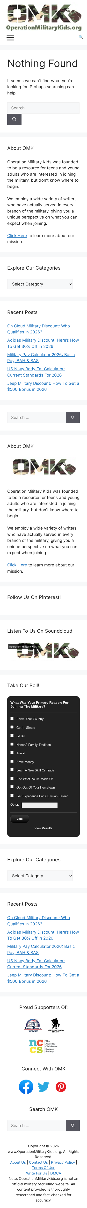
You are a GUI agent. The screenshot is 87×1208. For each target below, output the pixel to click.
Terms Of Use (43, 1167)
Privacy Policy (63, 1162)
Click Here (17, 235)
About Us (18, 1162)
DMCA (55, 1173)
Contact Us (38, 1162)
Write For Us (36, 1173)
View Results (43, 828)
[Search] (14, 119)
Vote (20, 819)
